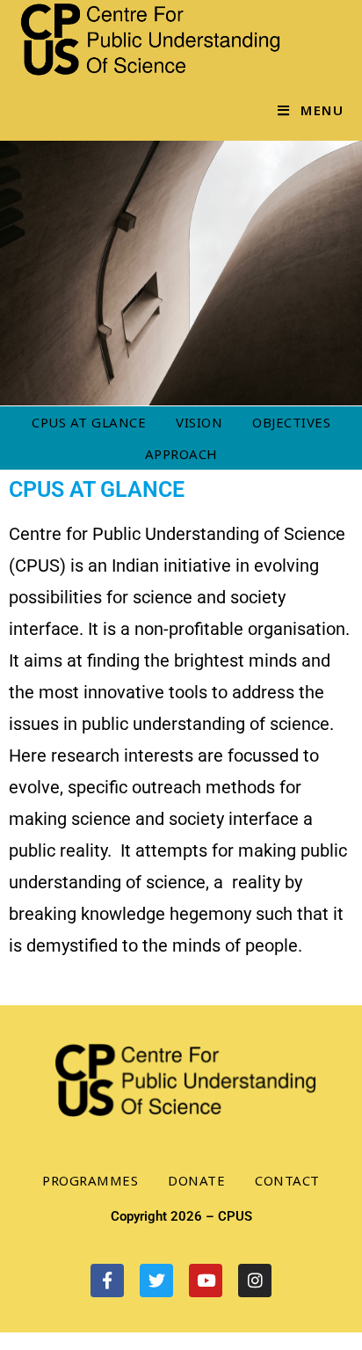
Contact (287, 1180)
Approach (181, 454)
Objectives (291, 422)
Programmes (90, 1180)
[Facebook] (107, 1280)
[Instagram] (255, 1280)
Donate (196, 1180)
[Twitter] (156, 1280)
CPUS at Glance (89, 422)
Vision (199, 422)
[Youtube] (205, 1280)
